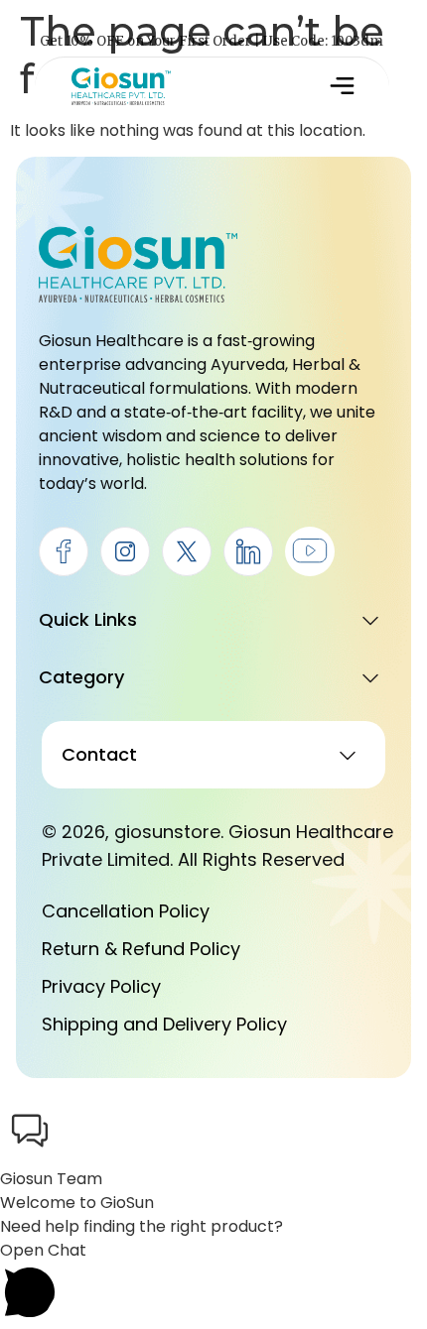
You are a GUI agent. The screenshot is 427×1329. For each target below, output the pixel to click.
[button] (341, 87)
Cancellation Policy (126, 911)
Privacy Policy (101, 986)
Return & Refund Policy (141, 948)
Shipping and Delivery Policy (164, 1024)
